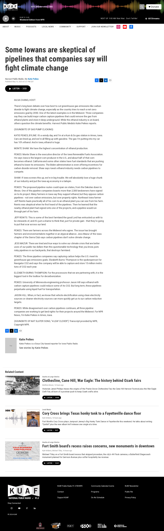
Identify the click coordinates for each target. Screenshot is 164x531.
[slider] (17, 18)
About (6, 27)
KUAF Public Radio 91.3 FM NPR (70, 486)
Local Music (46, 410)
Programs (95, 492)
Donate (155, 6)
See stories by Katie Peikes (33, 347)
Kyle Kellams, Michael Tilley (52, 451)
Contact (60, 492)
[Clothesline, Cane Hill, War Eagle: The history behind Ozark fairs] (22, 385)
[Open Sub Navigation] (11, 27)
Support (81, 27)
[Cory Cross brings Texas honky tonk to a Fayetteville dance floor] (22, 418)
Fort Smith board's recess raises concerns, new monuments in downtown (98, 446)
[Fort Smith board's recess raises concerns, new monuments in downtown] (22, 451)
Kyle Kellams (47, 418)
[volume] (13, 19)
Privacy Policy (130, 498)
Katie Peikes (33, 79)
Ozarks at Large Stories (50, 377)
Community (65, 27)
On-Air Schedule (97, 498)
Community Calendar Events (102, 486)
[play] (6, 18)
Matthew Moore (48, 385)
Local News (48, 27)
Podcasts (31, 27)
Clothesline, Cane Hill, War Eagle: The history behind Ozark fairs (91, 380)
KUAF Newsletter (132, 486)
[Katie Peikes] (11, 345)
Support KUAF (63, 498)
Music (17, 27)
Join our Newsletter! (102, 27)
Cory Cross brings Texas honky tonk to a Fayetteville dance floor (91, 413)
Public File (129, 492)
